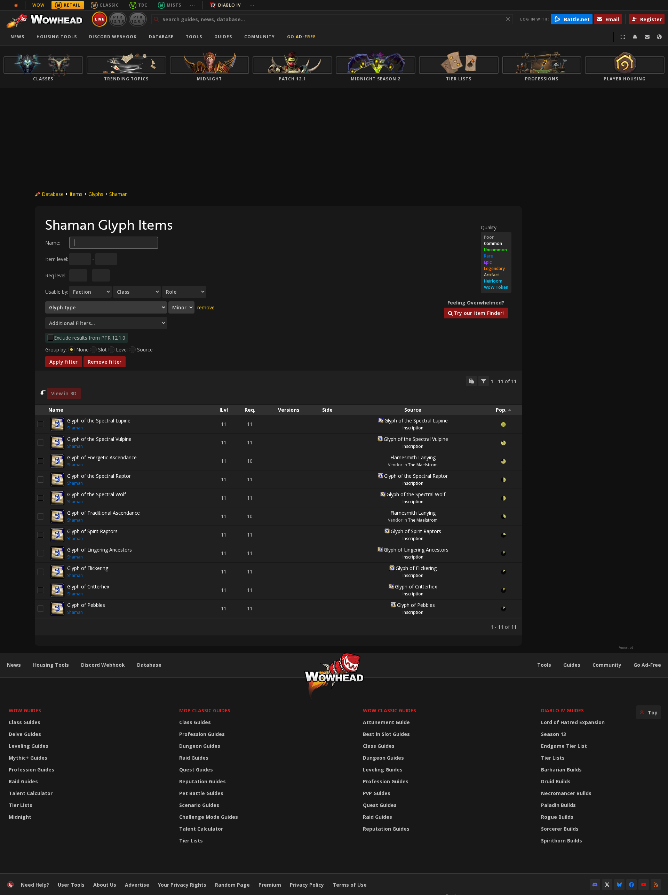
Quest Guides (196, 769)
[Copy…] (471, 381)
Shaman (118, 194)
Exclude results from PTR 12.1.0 (89, 337)
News (17, 37)
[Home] (46, 19)
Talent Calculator (31, 793)
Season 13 (553, 734)
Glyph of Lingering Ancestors (99, 549)
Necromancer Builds (566, 793)
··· (192, 5)
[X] (607, 884)
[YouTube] (643, 884)
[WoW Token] (496, 287)
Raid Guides (23, 781)
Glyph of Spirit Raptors (92, 531)
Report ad (626, 647)
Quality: (489, 227)
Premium (270, 884)
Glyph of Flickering (87, 568)
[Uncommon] (496, 250)
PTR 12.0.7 (137, 19)
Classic (109, 5)
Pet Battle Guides (201, 793)
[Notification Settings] (635, 37)
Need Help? (35, 884)
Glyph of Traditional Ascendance (103, 512)
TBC (143, 5)
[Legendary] (496, 269)
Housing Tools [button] (57, 37)
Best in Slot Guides (386, 734)
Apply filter (63, 361)
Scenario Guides (199, 805)
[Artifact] (496, 275)
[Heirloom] (496, 281)
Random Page (232, 884)
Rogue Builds (557, 817)
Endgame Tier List (564, 746)
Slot (102, 349)
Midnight (20, 817)
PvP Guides (376, 793)
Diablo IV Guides (562, 710)
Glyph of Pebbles (86, 605)
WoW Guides (25, 710)
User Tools (71, 884)
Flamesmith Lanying (413, 457)
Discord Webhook (113, 37)
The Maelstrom (423, 465)
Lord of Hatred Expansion (573, 722)
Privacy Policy (307, 884)
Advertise (137, 884)
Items (76, 194)
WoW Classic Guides (389, 710)
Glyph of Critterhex (88, 586)
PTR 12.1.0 (117, 19)
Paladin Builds (558, 805)
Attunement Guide (386, 722)
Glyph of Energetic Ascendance (102, 457)
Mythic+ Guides (28, 757)
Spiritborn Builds (561, 840)
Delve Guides (25, 734)
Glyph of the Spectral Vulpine (99, 439)
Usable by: (56, 291)
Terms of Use (350, 884)
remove (206, 307)
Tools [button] (194, 37)
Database (161, 37)
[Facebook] (631, 884)
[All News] (16, 5)
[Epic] (496, 262)
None (82, 349)
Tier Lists (20, 805)
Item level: (56, 259)
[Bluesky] (619, 884)
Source (145, 349)
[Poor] (496, 237)
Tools (544, 665)
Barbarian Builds (561, 769)
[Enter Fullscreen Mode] (623, 37)
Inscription (413, 428)
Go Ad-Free (301, 37)
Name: (52, 242)
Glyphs (95, 194)
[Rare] (496, 256)
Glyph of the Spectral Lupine (98, 420)
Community (259, 37)
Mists (174, 5)
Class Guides (24, 722)
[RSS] (656, 884)
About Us (104, 884)
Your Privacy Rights (182, 884)
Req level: (55, 275)
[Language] (659, 37)
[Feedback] (647, 37)
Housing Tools (51, 665)
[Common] (496, 243)
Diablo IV (229, 5)
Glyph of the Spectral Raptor (99, 476)
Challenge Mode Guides (208, 817)
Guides (223, 37)
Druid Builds (556, 781)
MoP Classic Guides (204, 710)
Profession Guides (31, 769)
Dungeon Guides (199, 746)
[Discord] (595, 884)
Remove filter (105, 361)
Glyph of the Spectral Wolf (96, 494)
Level (122, 349)
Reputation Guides (202, 781)
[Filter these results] (483, 381)
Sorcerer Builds (560, 828)
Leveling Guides (28, 746)
